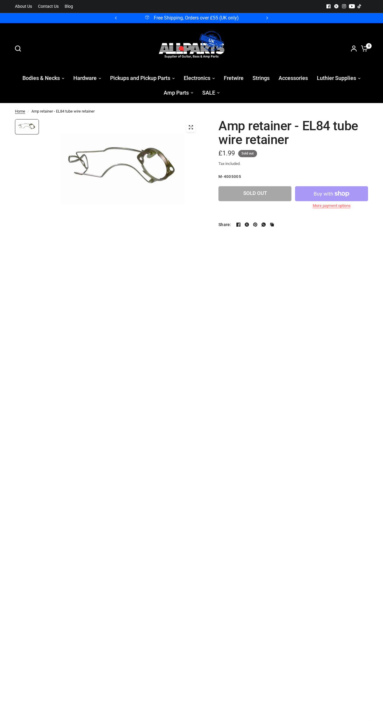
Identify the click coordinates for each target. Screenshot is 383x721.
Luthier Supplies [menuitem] (336, 78)
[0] (363, 48)
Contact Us (48, 6)
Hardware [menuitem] (85, 78)
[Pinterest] (255, 224)
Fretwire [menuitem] (234, 78)
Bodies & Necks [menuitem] (41, 78)
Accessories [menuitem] (293, 78)
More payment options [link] (332, 205)
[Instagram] (344, 6)
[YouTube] (352, 6)
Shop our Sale (206, 18)
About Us (23, 6)
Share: (224, 224)
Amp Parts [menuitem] (176, 93)
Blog (69, 6)
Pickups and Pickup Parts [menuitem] (140, 78)
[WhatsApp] (263, 224)
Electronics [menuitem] (197, 78)
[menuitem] (25, 6)
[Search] (19, 48)
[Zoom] (190, 127)
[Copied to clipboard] (272, 224)
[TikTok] (360, 6)
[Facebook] (328, 6)
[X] (336, 6)
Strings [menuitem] (261, 78)
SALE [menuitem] (208, 93)
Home (20, 111)
